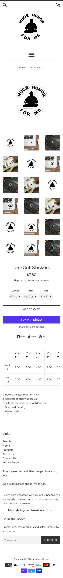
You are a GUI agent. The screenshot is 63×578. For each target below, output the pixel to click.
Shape (30, 291)
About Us (8, 454)
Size (46, 291)
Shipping (18, 280)
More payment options (31, 326)
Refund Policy (11, 462)
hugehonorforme (41, 559)
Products (8, 449)
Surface (15, 291)
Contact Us (9, 458)
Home (6, 445)
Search (7, 441)
